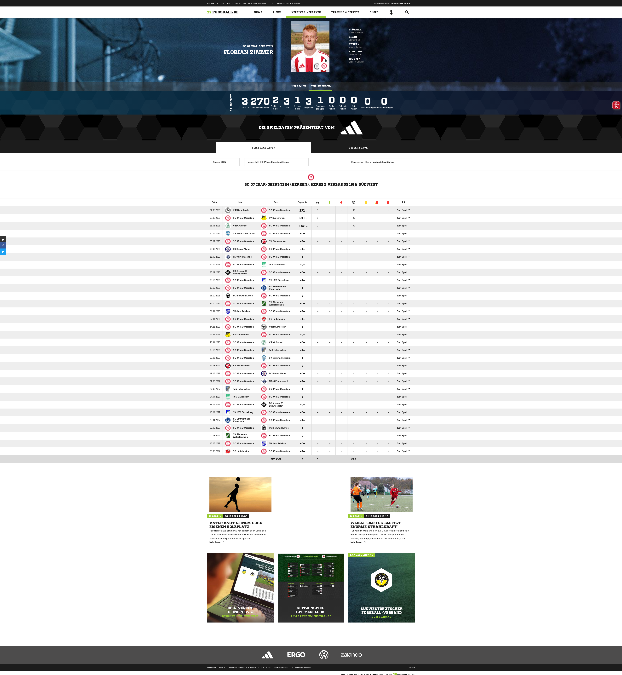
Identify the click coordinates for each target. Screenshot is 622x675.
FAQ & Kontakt (283, 3)
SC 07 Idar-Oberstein (258, 46)
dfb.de (223, 3)
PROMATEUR (213, 3)
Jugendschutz (265, 667)
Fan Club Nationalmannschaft (254, 3)
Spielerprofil (321, 86)
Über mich (298, 86)
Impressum (211, 667)
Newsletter (296, 3)
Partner (272, 3)
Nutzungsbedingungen (248, 667)
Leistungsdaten (263, 148)
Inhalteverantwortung (282, 667)
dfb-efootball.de (235, 3)
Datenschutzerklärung (228, 667)
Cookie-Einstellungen (302, 667)
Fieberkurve (358, 148)
